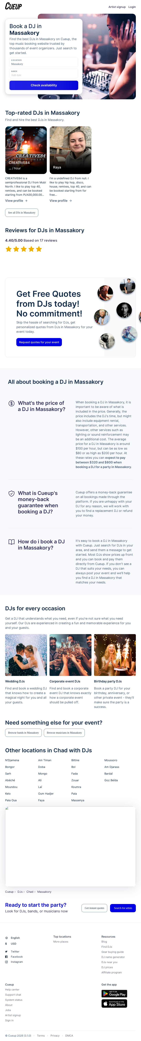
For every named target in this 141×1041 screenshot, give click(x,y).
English (15, 938)
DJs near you (109, 962)
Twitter (15, 951)
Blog (104, 941)
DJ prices (107, 967)
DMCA (69, 1035)
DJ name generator (113, 957)
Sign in (9, 1020)
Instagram (17, 962)
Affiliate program (111, 972)
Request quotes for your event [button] (39, 342)
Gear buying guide (112, 952)
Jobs (8, 1010)
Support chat (13, 994)
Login (132, 7)
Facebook (17, 956)
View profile (14, 200)
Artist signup (117, 7)
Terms (41, 1035)
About (8, 1005)
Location (16, 60)
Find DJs (106, 947)
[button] (21, 213)
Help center (12, 989)
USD (10, 943)
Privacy (55, 1035)
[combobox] (28, 64)
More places (60, 941)
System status (13, 1000)
